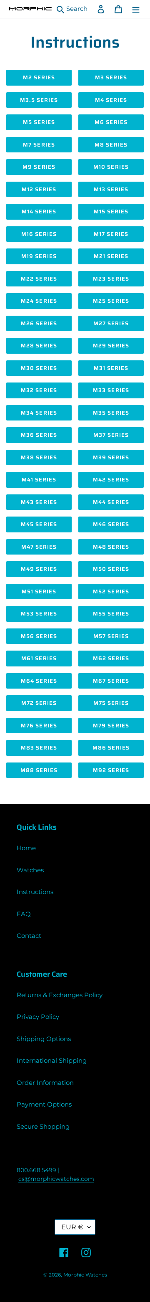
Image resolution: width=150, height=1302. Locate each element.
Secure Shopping (43, 1126)
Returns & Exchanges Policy (59, 995)
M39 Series (111, 457)
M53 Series (39, 613)
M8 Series (111, 144)
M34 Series (39, 412)
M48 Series (111, 546)
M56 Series (39, 636)
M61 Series (38, 658)
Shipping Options (44, 1039)
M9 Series (38, 166)
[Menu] (136, 9)
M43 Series (39, 502)
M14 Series (39, 211)
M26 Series (39, 323)
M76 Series (39, 725)
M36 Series (39, 435)
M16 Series (38, 234)
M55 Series (111, 613)
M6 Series (111, 122)
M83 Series (39, 747)
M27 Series (111, 323)
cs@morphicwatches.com (56, 1179)
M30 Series (39, 368)
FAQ (24, 914)
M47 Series (39, 546)
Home (26, 848)
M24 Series (39, 300)
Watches (30, 870)
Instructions (35, 892)
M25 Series (111, 300)
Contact (29, 936)
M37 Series (111, 435)
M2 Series (39, 77)
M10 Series (110, 166)
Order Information (45, 1083)
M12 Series (39, 189)
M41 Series (39, 479)
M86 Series (110, 747)
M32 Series (39, 390)
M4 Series (111, 100)
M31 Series (111, 368)
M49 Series (39, 569)
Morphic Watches (85, 1275)
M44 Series (111, 502)
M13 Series (111, 189)
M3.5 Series (39, 100)
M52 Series (111, 591)
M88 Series (38, 770)
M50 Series (111, 569)
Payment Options (44, 1104)
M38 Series (39, 457)
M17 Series (111, 234)
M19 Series (38, 256)
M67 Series (111, 680)
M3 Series (111, 77)
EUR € (72, 1227)
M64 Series (39, 680)
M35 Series (111, 412)
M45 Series (39, 524)
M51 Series (39, 591)
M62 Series (111, 658)
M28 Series (39, 345)
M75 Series (111, 703)
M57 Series (111, 636)
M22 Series (39, 278)
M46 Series (111, 524)
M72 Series (39, 703)
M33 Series (111, 390)
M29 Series (111, 345)
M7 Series (39, 144)
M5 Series (39, 122)
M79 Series (111, 725)
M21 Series (111, 256)
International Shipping (52, 1060)
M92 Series (111, 770)
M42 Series (111, 479)
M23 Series (111, 278)
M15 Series (111, 211)
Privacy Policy (38, 1017)
